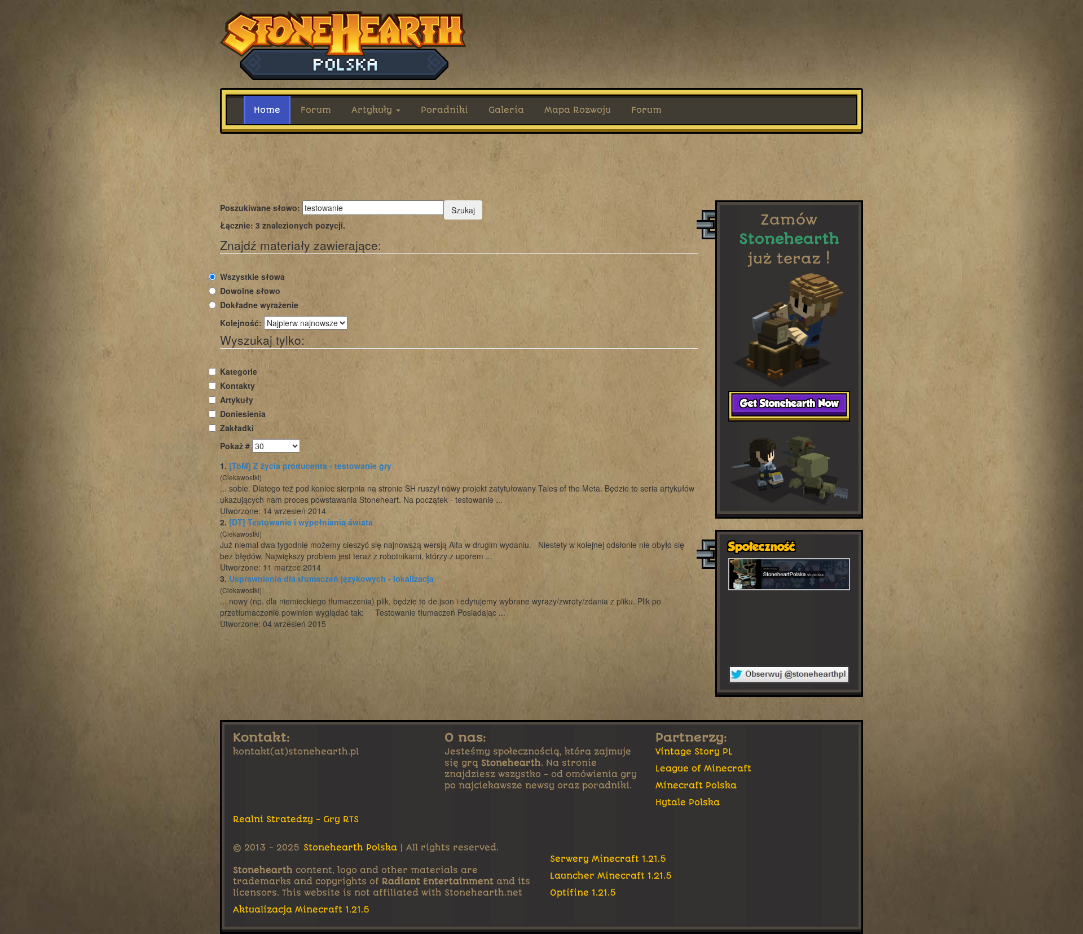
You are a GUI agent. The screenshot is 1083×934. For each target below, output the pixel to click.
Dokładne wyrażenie (259, 304)
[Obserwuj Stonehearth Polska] (789, 674)
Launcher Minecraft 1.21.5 (611, 876)
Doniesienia (243, 413)
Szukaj (463, 210)
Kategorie (238, 371)
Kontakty (237, 385)
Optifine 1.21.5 (583, 893)
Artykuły (373, 110)
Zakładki (237, 427)
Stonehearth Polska (350, 848)
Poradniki (444, 110)
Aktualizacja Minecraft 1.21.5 (301, 910)
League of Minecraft (703, 769)
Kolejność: (241, 322)
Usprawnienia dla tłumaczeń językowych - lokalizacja (331, 578)
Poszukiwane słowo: (260, 207)
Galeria (506, 110)
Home (267, 110)
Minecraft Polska (696, 785)
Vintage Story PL (694, 752)
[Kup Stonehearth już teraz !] (789, 406)
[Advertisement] (541, 167)
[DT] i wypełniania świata (301, 522)
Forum (316, 110)
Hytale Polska (687, 802)
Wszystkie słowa (252, 276)
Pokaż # (235, 445)
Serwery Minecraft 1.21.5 (608, 859)
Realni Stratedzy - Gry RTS (296, 819)
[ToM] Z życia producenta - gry (310, 465)
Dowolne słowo (250, 290)
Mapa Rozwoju (577, 110)
